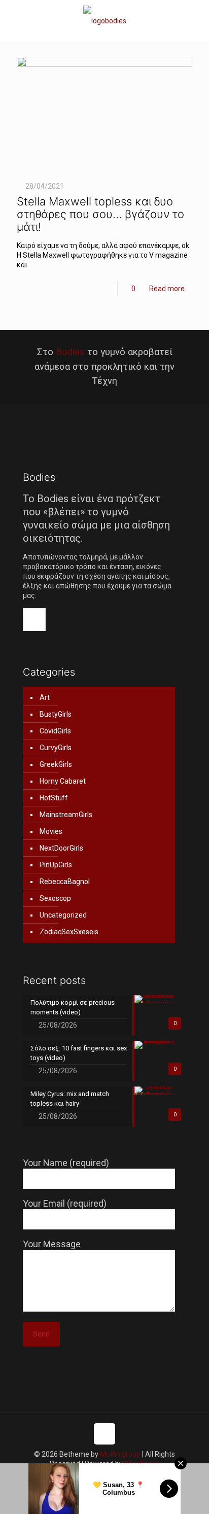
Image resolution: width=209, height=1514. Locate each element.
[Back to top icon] (104, 1434)
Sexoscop (55, 898)
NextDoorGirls (61, 848)
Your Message (52, 1244)
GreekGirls (56, 764)
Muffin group (120, 1454)
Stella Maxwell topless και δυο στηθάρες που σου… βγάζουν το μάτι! (100, 214)
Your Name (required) (66, 1162)
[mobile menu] (195, 20)
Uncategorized (63, 915)
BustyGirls (56, 714)
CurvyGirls (56, 748)
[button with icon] (34, 619)
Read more (167, 289)
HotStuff (54, 798)
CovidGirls (55, 731)
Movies (51, 831)
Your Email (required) (65, 1203)
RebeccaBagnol (65, 881)
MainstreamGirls (66, 815)
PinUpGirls (56, 865)
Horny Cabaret (63, 781)
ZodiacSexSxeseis (69, 932)
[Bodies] (104, 20)
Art (45, 697)
